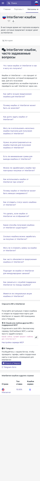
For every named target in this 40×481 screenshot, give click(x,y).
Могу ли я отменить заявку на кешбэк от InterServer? (20, 249)
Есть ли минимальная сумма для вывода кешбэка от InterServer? (17, 157)
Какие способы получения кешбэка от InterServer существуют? (18, 226)
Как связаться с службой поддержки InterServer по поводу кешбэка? (19, 283)
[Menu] (3, 3)
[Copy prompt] (36, 337)
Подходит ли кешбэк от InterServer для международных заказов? (18, 272)
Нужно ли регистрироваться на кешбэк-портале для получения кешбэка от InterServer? (17, 145)
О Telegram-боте (9, 367)
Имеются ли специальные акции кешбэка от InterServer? (17, 294)
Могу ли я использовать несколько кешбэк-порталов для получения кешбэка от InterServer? (18, 131)
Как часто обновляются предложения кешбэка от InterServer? (20, 260)
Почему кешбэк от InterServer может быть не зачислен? (19, 106)
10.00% (19, 389)
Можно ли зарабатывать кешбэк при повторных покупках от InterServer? (19, 169)
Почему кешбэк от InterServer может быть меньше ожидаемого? (19, 192)
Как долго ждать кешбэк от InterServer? (15, 118)
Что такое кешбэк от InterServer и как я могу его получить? (20, 66)
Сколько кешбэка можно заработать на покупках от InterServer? (19, 237)
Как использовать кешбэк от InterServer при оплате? (16, 180)
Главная (7, 9)
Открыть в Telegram (12, 363)
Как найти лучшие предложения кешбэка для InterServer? (17, 95)
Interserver (6, 392)
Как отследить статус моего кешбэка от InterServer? (19, 203)
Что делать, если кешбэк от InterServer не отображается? (16, 214)
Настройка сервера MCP (13, 342)
